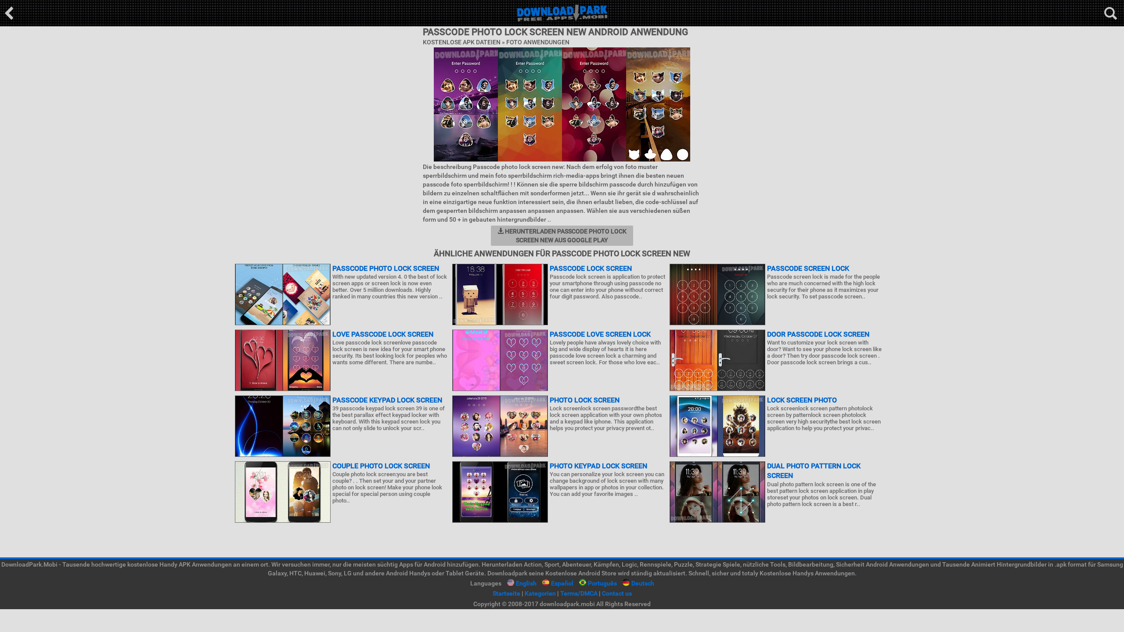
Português (602, 583)
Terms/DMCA (579, 593)
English (526, 583)
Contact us (617, 593)
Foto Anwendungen (537, 42)
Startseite (506, 593)
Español (562, 583)
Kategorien (540, 593)
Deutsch (642, 583)
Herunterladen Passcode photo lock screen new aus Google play (565, 236)
